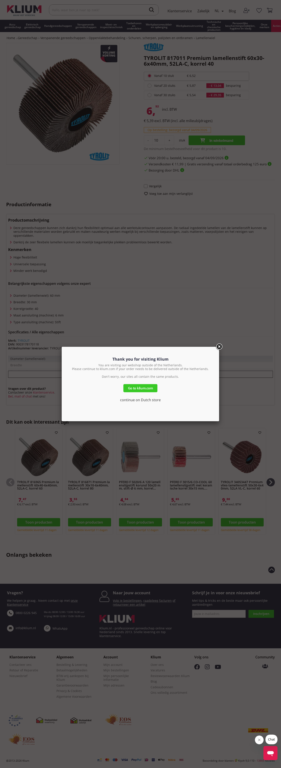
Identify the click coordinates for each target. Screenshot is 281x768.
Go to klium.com (140, 388)
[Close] (219, 347)
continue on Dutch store (140, 400)
